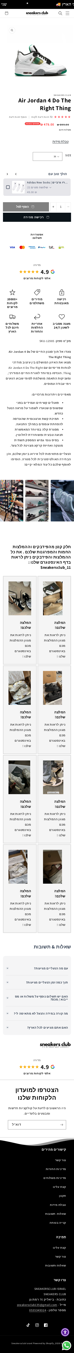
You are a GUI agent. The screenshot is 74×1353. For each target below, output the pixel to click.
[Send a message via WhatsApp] (66, 1345)
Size (68, 155)
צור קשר (60, 1160)
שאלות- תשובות (55, 1214)
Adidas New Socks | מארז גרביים (47, 182)
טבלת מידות (60, 142)
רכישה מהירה (33, 217)
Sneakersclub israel (22, 1343)
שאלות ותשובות (55, 1265)
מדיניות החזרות (56, 1169)
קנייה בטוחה (58, 1222)
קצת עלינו (59, 1187)
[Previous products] (16, 174)
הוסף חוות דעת (18, 117)
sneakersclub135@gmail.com (37, 1305)
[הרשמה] (61, 1124)
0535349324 (37, 1310)
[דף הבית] (67, 13)
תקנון (62, 1196)
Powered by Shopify (43, 1343)
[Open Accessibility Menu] (65, 1332)
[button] (60, 13)
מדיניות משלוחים (54, 1178)
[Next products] (7, 174)
